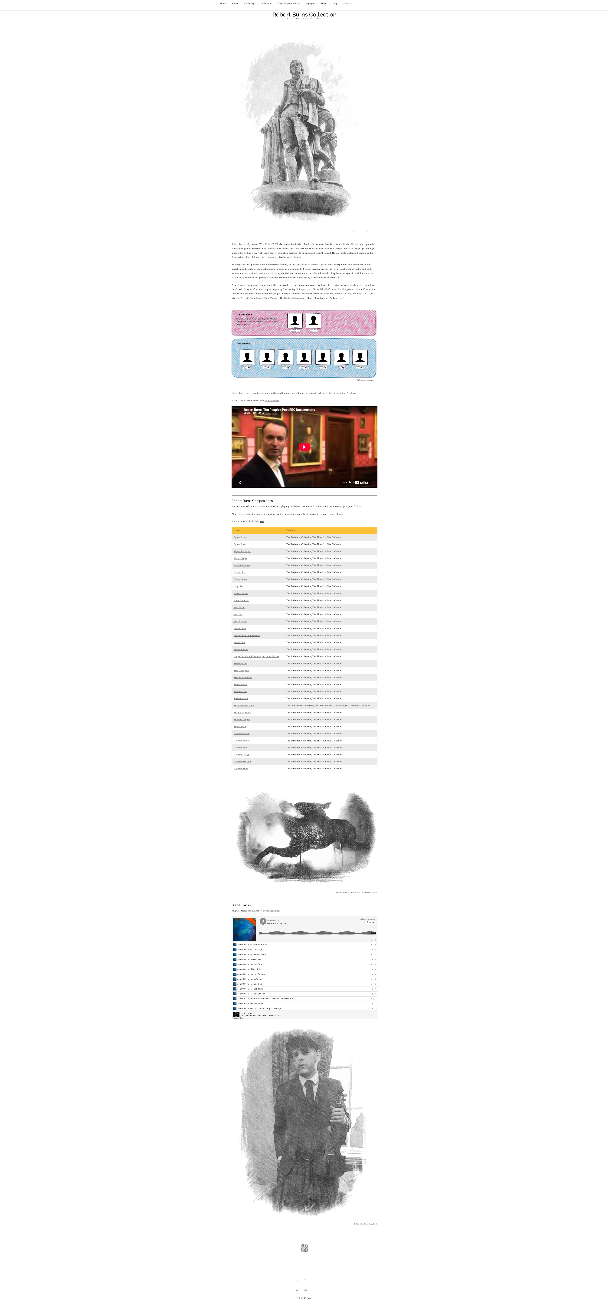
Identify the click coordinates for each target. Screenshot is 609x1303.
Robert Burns (238, 244)
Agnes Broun (240, 537)
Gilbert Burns (240, 579)
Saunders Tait (240, 691)
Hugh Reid (239, 586)
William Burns (241, 747)
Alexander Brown (242, 551)
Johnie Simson (241, 649)
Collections (266, 3)
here (262, 521)
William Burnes (242, 740)
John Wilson (240, 628)
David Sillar (240, 572)
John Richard (240, 621)
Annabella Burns (242, 565)
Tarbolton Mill (241, 698)
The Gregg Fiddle (242, 712)
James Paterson (241, 600)
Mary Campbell (241, 670)
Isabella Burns (241, 593)
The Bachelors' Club (244, 705)
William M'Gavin (242, 761)
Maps (323, 3)
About (222, 3)
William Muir (241, 768)
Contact (347, 3)
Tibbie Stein (240, 726)
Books (235, 3)
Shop (334, 3)
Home (290, 19)
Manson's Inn (240, 663)
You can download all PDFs (246, 521)
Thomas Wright (242, 719)
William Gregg (241, 754)
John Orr (238, 614)
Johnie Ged (239, 642)
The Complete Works (289, 3)
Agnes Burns (240, 544)
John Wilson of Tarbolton (247, 635)
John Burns (239, 607)
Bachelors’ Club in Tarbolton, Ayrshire (336, 393)
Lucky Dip (249, 3)
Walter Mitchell (241, 733)
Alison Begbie (240, 558)
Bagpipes (310, 3)
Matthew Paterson (243, 677)
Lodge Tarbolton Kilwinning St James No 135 (256, 656)
